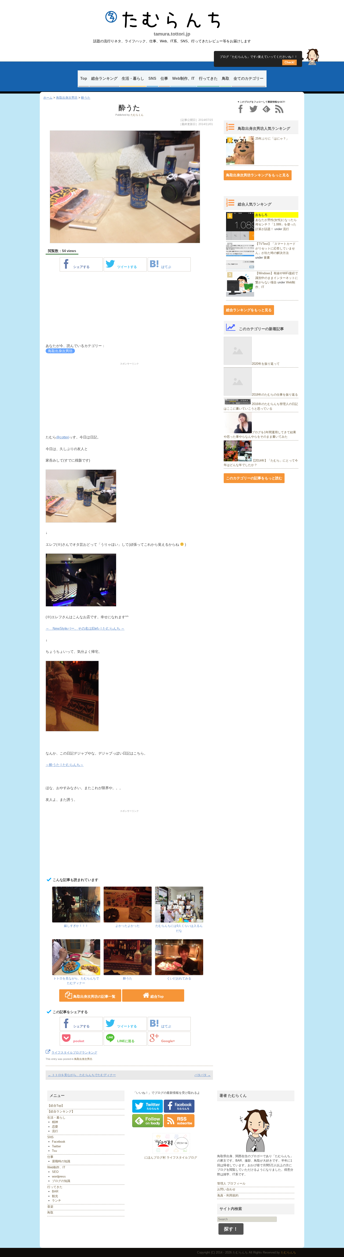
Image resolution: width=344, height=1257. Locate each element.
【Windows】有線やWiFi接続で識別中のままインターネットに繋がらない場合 (276, 277)
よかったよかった (127, 926)
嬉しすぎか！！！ (76, 926)
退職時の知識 (61, 1161)
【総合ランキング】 (61, 1111)
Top (83, 78)
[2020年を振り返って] (238, 363)
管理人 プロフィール (231, 1183)
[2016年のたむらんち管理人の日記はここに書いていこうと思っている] (238, 404)
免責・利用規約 (227, 1195)
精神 (55, 1122)
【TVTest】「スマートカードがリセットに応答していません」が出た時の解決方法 (275, 248)
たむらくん (137, 114)
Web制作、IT (183, 78)
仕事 (164, 78)
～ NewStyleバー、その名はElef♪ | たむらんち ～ (85, 628)
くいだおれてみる (179, 978)
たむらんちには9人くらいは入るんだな (179, 928)
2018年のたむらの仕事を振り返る (275, 394)
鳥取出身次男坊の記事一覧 (94, 996)
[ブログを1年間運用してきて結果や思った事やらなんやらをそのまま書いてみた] (238, 432)
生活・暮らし (133, 78)
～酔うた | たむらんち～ (65, 765)
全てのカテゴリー (248, 78)
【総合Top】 (55, 1105)
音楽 (50, 1206)
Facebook (58, 1141)
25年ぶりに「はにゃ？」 (272, 138)
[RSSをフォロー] (279, 109)
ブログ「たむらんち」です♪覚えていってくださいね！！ (258, 58)
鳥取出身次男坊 (66, 97)
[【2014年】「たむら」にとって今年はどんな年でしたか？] (238, 460)
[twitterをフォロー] (253, 109)
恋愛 (55, 1126)
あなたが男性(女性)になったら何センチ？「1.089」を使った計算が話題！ (276, 224)
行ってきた (208, 78)
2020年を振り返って (266, 363)
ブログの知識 (61, 1181)
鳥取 (225, 78)
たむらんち (172, 19)
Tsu (54, 1150)
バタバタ (202, 1075)
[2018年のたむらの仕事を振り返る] (238, 394)
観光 (55, 1196)
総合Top (157, 996)
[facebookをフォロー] (241, 109)
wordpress (59, 1176)
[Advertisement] (129, 308)
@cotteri (62, 437)
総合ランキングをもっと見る (249, 310)
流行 (286, 229)
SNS (152, 78)
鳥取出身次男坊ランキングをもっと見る (257, 175)
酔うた (85, 97)
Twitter (56, 1146)
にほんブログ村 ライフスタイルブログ (170, 1157)
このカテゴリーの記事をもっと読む (254, 478)
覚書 (267, 257)
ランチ (56, 1200)
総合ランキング (104, 78)
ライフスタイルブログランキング (74, 1052)
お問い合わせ (226, 1189)
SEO (55, 1172)
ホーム (47, 97)
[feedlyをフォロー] (266, 109)
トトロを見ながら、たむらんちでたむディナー (76, 981)
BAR (55, 1191)
